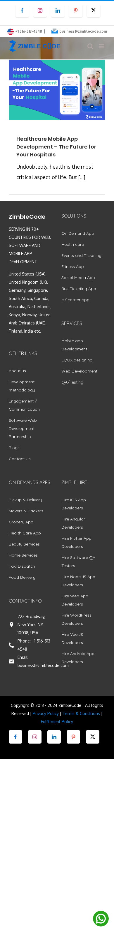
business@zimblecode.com (83, 31)
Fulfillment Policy (57, 721)
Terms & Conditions (81, 713)
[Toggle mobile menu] (102, 46)
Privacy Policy (46, 713)
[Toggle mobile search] (90, 46)
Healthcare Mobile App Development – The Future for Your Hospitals (56, 146)
